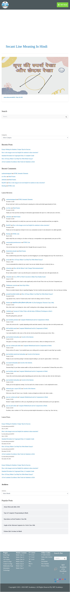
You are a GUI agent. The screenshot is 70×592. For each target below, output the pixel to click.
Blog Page (6, 557)
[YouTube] (62, 579)
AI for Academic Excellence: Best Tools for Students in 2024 (18, 162)
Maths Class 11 (20, 557)
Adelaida (8, 311)
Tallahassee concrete (11, 285)
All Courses (6, 559)
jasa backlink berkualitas (12, 380)
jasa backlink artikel (11, 371)
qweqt (7, 259)
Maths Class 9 (20, 561)
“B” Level (31, 559)
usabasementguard (7, 173)
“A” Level (31, 557)
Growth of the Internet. (27, 337)
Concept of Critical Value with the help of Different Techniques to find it (32, 311)
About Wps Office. (24, 285)
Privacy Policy (45, 566)
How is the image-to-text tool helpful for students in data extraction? (20, 152)
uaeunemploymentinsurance (13, 242)
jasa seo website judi (11, 397)
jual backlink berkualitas (12, 337)
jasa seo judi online (11, 405)
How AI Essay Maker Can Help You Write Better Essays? (17, 158)
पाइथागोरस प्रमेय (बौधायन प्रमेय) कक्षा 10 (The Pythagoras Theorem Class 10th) (33, 302)
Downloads (44, 561)
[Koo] (65, 579)
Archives (4, 490)
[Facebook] (55, 579)
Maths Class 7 (20, 566)
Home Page (6, 555)
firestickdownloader (11, 251)
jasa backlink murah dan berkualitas (15, 354)
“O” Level (31, 555)
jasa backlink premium (12, 319)
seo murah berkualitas (12, 362)
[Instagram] (60, 579)
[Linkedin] (55, 581)
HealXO (4, 182)
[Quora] (58, 581)
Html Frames (11, 176)
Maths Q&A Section (46, 557)
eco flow (4, 176)
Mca (30, 561)
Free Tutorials (45, 563)
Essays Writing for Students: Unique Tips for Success (16, 149)
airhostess (4, 179)
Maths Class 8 (20, 563)
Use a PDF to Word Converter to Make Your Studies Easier (30, 277)
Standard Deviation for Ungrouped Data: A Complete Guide (18, 155)
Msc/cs (30, 563)
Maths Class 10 (20, 559)
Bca (30, 566)
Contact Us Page (7, 563)
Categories (4, 135)
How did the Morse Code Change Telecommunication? (28, 268)
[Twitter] (57, 579)
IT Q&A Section (45, 555)
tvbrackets (9, 268)
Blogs (42, 559)
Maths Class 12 (20, 555)
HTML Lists (11, 186)
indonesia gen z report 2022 (13, 388)
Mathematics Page (8, 566)
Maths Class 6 (20, 568)
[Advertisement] (35, 22)
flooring (4, 186)
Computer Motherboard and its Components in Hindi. (34, 319)
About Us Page (7, 561)
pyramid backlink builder (13, 294)
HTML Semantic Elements (21, 173)
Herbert (8, 302)
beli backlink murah (11, 328)
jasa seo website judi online (13, 345)
